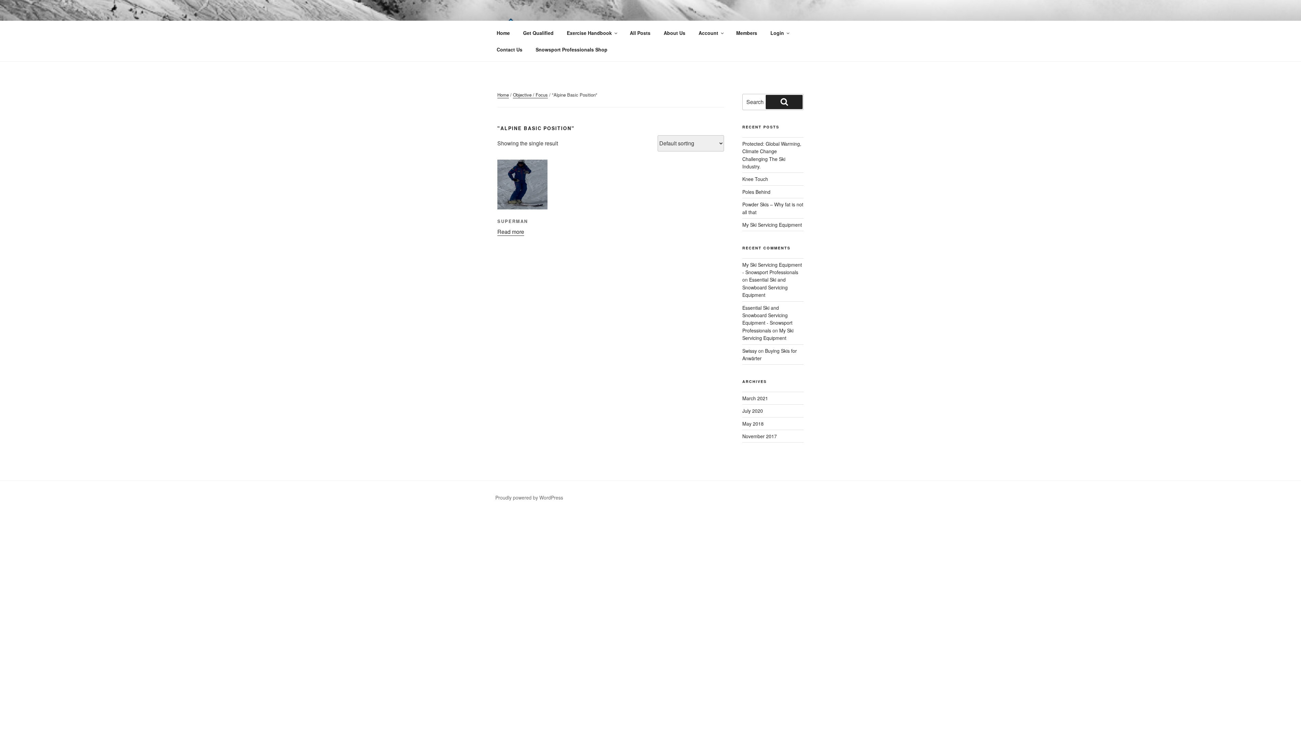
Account (708, 32)
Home (503, 32)
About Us (674, 32)
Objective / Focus (530, 95)
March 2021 (755, 398)
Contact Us (509, 49)
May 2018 (753, 423)
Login (777, 32)
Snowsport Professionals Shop (571, 49)
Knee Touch (755, 179)
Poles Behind (756, 191)
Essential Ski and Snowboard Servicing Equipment (765, 287)
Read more (510, 232)
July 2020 (752, 410)
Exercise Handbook (589, 32)
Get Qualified (538, 32)
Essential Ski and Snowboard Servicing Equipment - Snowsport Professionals (767, 319)
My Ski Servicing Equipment (772, 224)
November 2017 (759, 436)
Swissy (749, 350)
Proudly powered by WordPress (529, 497)
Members (746, 32)
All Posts (640, 32)
